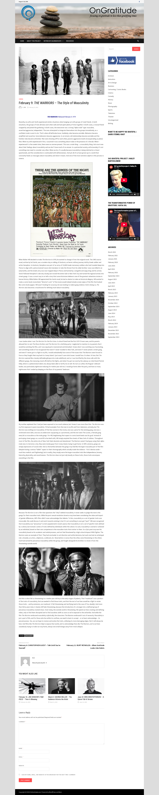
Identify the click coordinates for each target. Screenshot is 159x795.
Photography (112, 106)
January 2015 (112, 296)
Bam (60, 792)
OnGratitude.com (35, 792)
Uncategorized (113, 120)
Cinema (21, 99)
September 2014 (113, 306)
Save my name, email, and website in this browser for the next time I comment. (49, 775)
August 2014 (112, 310)
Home (22, 41)
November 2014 (113, 300)
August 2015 (112, 279)
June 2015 (111, 283)
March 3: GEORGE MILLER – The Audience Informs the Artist (60, 698)
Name (21, 748)
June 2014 (111, 313)
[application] (124, 180)
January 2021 (112, 259)
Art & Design (112, 83)
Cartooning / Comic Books (117, 89)
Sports (110, 110)
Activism (111, 76)
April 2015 (111, 286)
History (110, 100)
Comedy (111, 96)
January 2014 (112, 327)
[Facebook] (139, 1)
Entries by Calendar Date (52, 41)
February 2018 (113, 262)
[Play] (110, 194)
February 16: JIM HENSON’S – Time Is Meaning (31, 698)
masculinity (29, 635)
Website (21, 765)
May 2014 (111, 317)
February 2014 (113, 323)
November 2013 (113, 334)
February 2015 (113, 293)
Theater (111, 117)
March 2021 (112, 252)
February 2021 (113, 255)
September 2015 (113, 276)
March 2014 (112, 320)
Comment (22, 722)
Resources (70, 41)
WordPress (52, 792)
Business (111, 86)
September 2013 (113, 337)
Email (21, 757)
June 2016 (111, 266)
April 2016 (111, 269)
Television (111, 113)
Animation (111, 79)
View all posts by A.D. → (39, 663)
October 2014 (112, 303)
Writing (110, 123)
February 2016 (113, 272)
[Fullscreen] (138, 194)
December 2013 (113, 330)
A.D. (25, 107)
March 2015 (112, 289)
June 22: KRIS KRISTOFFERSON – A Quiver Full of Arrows (91, 698)
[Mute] (135, 194)
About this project (34, 41)
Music (110, 103)
